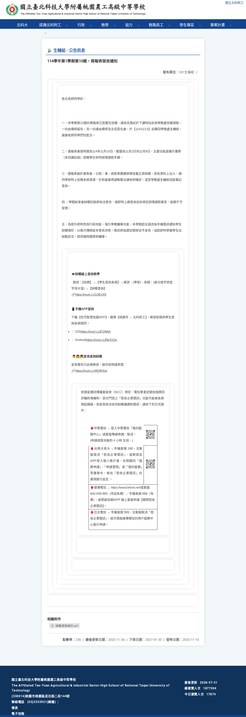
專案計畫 (217, 25)
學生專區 (187, 25)
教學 (105, 25)
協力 (128, 25)
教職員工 (156, 25)
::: (45, 33)
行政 (81, 25)
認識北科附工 (50, 25)
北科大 (22, 25)
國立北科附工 (234, 3)
